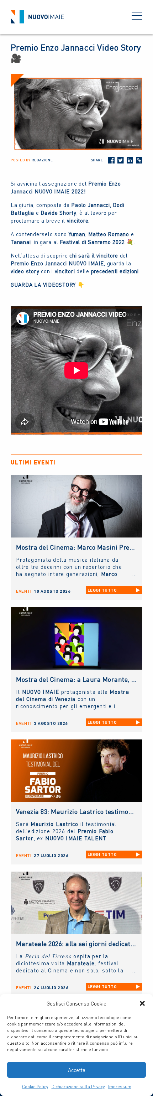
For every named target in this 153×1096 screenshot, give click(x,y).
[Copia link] (139, 160)
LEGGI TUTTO (102, 590)
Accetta (76, 1070)
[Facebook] (111, 160)
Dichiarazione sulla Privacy (78, 1086)
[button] (142, 1003)
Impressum (119, 1086)
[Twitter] (120, 160)
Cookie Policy (35, 1086)
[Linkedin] (130, 160)
